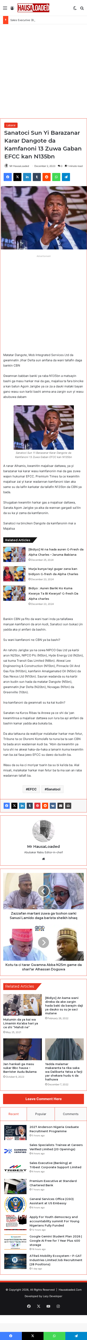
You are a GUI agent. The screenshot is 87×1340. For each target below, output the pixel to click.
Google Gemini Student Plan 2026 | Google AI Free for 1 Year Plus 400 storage (56, 1241)
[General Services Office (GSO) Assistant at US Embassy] (15, 1204)
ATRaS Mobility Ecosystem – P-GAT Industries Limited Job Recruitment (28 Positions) (56, 1260)
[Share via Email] (60, 806)
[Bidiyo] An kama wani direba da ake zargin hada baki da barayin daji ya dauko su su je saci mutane (64, 1005)
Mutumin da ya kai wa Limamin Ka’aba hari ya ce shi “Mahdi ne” (20, 1023)
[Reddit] (45, 806)
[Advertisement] (43, 69)
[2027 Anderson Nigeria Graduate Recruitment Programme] (15, 1132)
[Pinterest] (37, 806)
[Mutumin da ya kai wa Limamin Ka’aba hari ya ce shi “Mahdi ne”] (22, 1005)
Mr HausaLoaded (19, 166)
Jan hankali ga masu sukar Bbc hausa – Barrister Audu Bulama (20, 1068)
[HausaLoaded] (33, 8)
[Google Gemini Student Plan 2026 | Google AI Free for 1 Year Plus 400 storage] (15, 1242)
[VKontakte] (53, 806)
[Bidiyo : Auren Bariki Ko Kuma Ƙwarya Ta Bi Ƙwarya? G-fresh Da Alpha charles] (14, 593)
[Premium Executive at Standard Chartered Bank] (15, 1186)
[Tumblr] (30, 806)
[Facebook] (7, 806)
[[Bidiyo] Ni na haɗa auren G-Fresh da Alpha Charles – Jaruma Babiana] (14, 554)
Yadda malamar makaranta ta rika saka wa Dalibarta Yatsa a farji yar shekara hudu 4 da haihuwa (63, 1071)
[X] (14, 806)
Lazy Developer (52, 1296)
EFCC (32, 789)
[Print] (68, 806)
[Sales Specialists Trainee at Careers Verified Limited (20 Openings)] (15, 1150)
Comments (71, 1114)
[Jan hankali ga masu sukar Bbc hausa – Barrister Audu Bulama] (22, 1049)
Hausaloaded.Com (70, 1289)
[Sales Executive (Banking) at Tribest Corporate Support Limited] (15, 1168)
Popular (40, 1114)
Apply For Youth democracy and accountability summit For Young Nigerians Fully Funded (54, 1221)
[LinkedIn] (22, 806)
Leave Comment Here (43, 1099)
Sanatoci (53, 789)
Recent (13, 1114)
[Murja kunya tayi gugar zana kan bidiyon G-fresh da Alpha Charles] (14, 573)
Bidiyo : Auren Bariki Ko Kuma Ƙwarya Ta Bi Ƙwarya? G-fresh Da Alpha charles (53, 593)
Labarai (10, 125)
